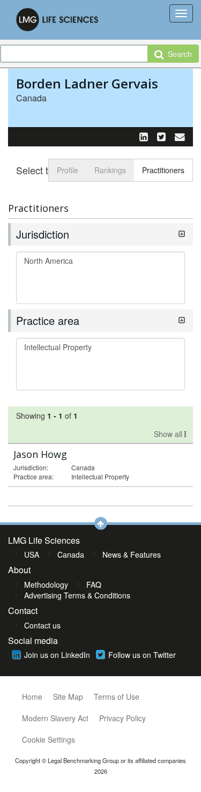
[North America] (100, 261)
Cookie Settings (48, 739)
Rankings (110, 170)
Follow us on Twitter (142, 654)
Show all (169, 433)
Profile (67, 170)
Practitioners (163, 170)
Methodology (46, 584)
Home (32, 696)
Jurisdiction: (30, 467)
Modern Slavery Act (55, 718)
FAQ (93, 584)
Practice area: (33, 476)
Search (177, 53)
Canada (70, 554)
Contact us (42, 625)
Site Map (68, 696)
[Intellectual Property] (100, 347)
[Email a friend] (180, 136)
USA (31, 554)
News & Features (131, 554)
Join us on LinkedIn (57, 654)
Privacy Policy (122, 718)
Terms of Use (116, 696)
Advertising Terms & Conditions (77, 595)
